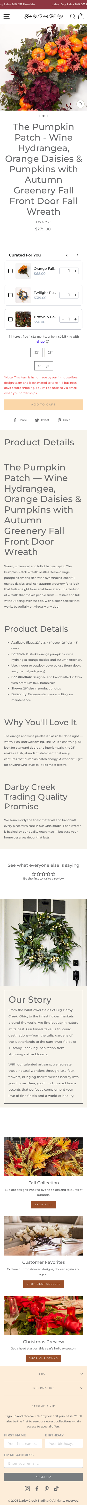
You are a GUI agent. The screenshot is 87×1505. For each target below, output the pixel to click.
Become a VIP (43, 1406)
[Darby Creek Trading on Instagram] (27, 1488)
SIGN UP (43, 1477)
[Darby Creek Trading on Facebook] (37, 1488)
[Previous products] (67, 255)
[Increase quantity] (75, 271)
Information (43, 1388)
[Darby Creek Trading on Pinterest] (46, 1488)
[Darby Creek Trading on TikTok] (56, 1488)
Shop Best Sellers (44, 1283)
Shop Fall (44, 1204)
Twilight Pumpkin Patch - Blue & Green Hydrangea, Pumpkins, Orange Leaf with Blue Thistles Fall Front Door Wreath (45, 293)
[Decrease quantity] (62, 271)
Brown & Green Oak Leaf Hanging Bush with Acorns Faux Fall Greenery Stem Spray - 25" (45, 317)
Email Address (19, 1455)
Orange (43, 366)
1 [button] (40, 116)
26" (50, 352)
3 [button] (48, 116)
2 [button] (44, 116)
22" (37, 352)
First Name (15, 1435)
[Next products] (77, 255)
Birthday (54, 1435)
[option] (43, 67)
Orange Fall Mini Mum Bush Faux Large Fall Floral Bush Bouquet (45, 268)
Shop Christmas (43, 1358)
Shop (43, 1373)
